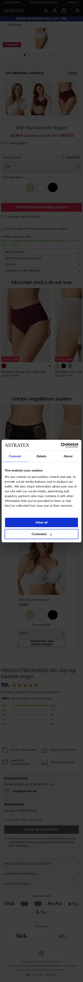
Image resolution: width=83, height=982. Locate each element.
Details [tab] (42, 456)
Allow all (41, 522)
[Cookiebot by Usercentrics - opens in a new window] (60, 445)
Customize (39, 534)
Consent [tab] (15, 456)
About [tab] (68, 456)
